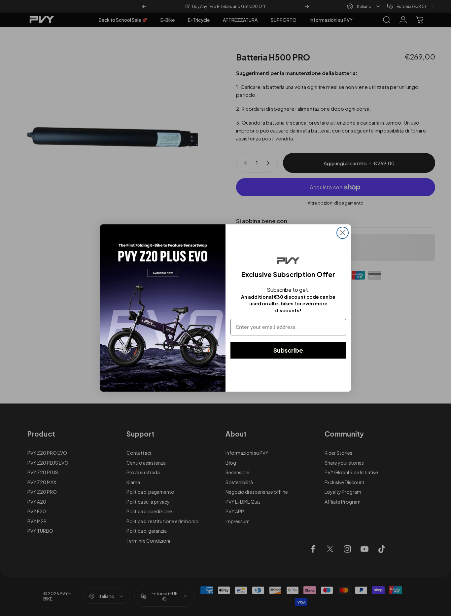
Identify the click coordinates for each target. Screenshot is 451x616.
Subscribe (288, 350)
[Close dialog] (342, 233)
